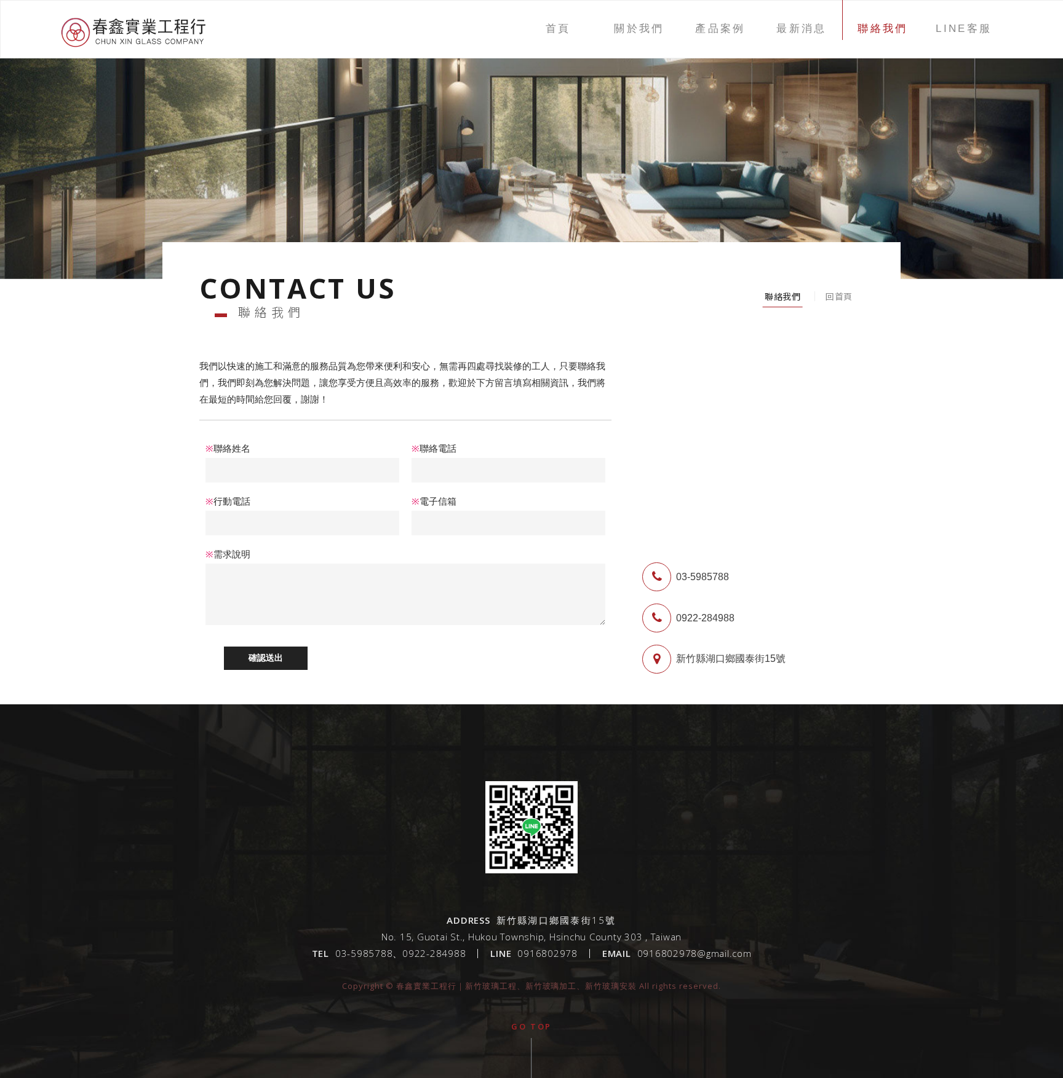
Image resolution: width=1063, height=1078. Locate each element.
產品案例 (720, 28)
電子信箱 (434, 501)
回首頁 (839, 296)
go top (531, 1026)
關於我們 (639, 28)
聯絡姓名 (227, 448)
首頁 (558, 28)
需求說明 (227, 554)
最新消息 (801, 28)
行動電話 (227, 501)
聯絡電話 (434, 448)
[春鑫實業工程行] (134, 51)
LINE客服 (964, 28)
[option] (531, 139)
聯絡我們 (883, 28)
